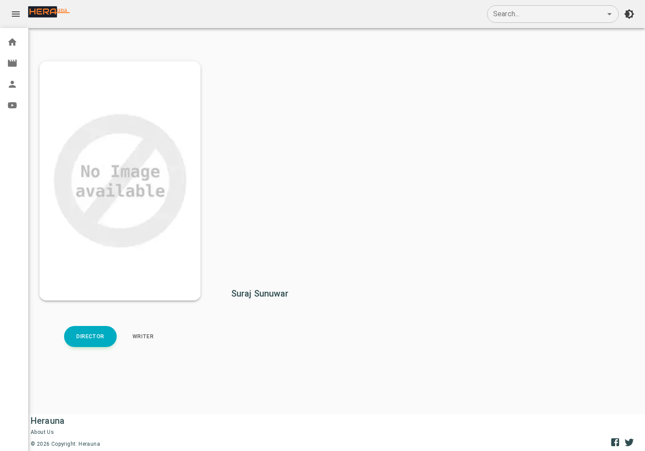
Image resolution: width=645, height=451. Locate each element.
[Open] (609, 14)
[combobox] (553, 14)
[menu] (15, 14)
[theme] (629, 14)
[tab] (90, 336)
